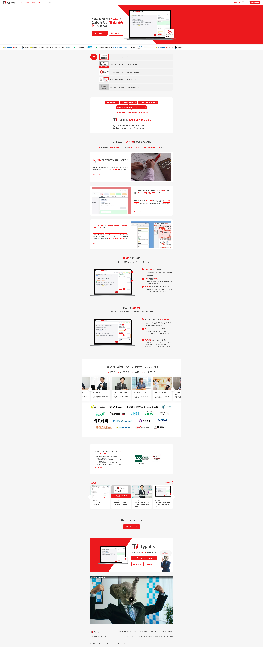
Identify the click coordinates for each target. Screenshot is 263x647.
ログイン (246, 2)
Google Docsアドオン (122, 233)
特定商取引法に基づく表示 (158, 636)
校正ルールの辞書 (115, 169)
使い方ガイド (140, 631)
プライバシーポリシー (133, 636)
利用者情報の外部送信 (168, 636)
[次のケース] (173, 389)
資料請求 (39, 2)
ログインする (126, 631)
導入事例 (34, 2)
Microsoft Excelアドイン (111, 233)
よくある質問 (163, 631)
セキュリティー (157, 631)
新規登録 (121, 631)
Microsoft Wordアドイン (98, 233)
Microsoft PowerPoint (120, 238)
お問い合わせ (170, 631)
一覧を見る (167, 482)
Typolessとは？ (133, 631)
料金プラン (28, 2)
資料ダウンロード (238, 2)
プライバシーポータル (143, 636)
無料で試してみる (255, 2)
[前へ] (90, 497)
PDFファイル (111, 238)
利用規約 (150, 636)
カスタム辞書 (149, 200)
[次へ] (173, 497)
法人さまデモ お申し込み (144, 558)
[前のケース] (90, 389)
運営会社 (126, 636)
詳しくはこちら (98, 467)
